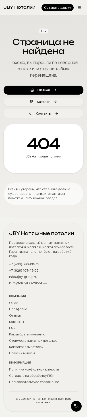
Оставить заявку (57, 7)
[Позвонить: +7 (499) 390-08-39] (76, 406)
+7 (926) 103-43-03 (23, 270)
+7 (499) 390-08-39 (24, 264)
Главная (43, 90)
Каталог (43, 102)
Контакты (43, 113)
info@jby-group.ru (23, 277)
